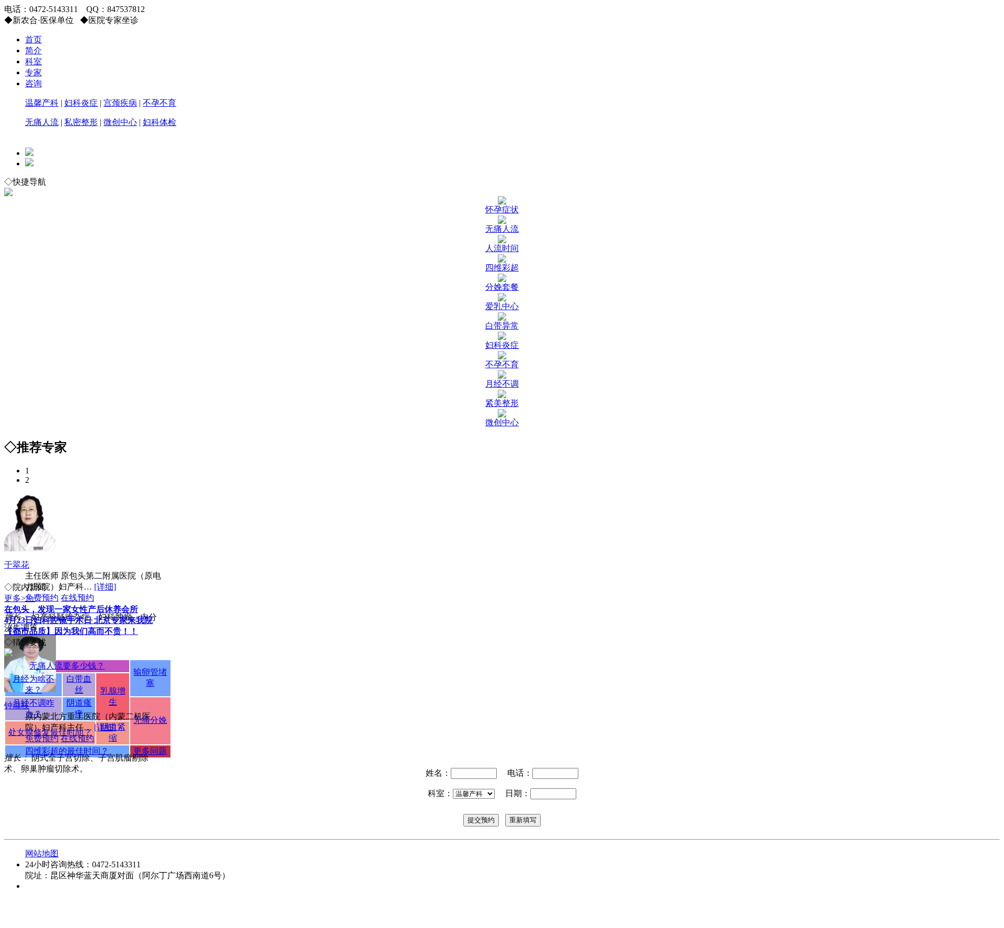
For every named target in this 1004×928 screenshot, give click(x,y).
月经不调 (502, 383)
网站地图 (42, 853)
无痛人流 (42, 122)
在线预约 (77, 597)
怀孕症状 (502, 209)
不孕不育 (159, 102)
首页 (33, 39)
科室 (33, 61)
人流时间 (502, 248)
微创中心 (120, 122)
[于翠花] (30, 548)
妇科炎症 (81, 102)
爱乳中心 (502, 306)
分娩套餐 (502, 286)
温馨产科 (42, 102)
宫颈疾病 (120, 102)
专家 (33, 72)
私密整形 (81, 122)
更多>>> (19, 598)
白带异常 (502, 325)
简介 (33, 50)
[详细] (105, 586)
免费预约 (42, 597)
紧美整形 (502, 403)
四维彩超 (502, 267)
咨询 (33, 83)
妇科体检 (159, 122)
